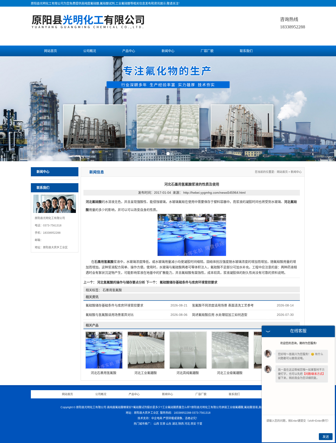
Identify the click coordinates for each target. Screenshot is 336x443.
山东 (168, 423)
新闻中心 (168, 51)
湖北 (175, 423)
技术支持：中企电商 (150, 418)
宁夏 (199, 423)
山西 (156, 423)
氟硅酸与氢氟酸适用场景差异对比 (110, 315)
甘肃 (162, 423)
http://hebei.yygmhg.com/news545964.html (214, 192)
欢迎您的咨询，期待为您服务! (298, 343)
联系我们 (246, 51)
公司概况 (89, 51)
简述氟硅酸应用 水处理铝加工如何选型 (219, 315)
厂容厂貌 (207, 51)
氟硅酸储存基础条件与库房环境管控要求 (188, 282)
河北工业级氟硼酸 (230, 373)
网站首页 (50, 51)
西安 (193, 423)
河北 (187, 423)
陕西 (181, 423)
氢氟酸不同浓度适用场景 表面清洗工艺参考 (223, 305)
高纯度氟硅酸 (90, 3)
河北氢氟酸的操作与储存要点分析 (121, 282)
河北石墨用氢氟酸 (103, 373)
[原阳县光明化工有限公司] (88, 26)
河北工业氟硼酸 (145, 373)
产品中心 (128, 51)
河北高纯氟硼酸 (187, 373)
